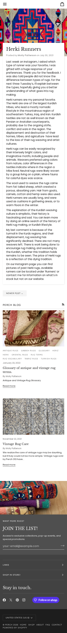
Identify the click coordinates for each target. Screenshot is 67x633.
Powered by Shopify (15, 627)
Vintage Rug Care (16, 444)
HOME (23, 625)
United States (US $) (18, 617)
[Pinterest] (17, 600)
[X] (10, 600)
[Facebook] (4, 600)
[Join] (61, 545)
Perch (9, 625)
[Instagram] (23, 600)
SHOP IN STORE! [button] (11, 575)
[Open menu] (8, 4)
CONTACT (57, 625)
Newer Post (14, 293)
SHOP (31, 625)
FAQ (48, 625)
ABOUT (40, 625)
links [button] (6, 565)
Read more (9, 386)
